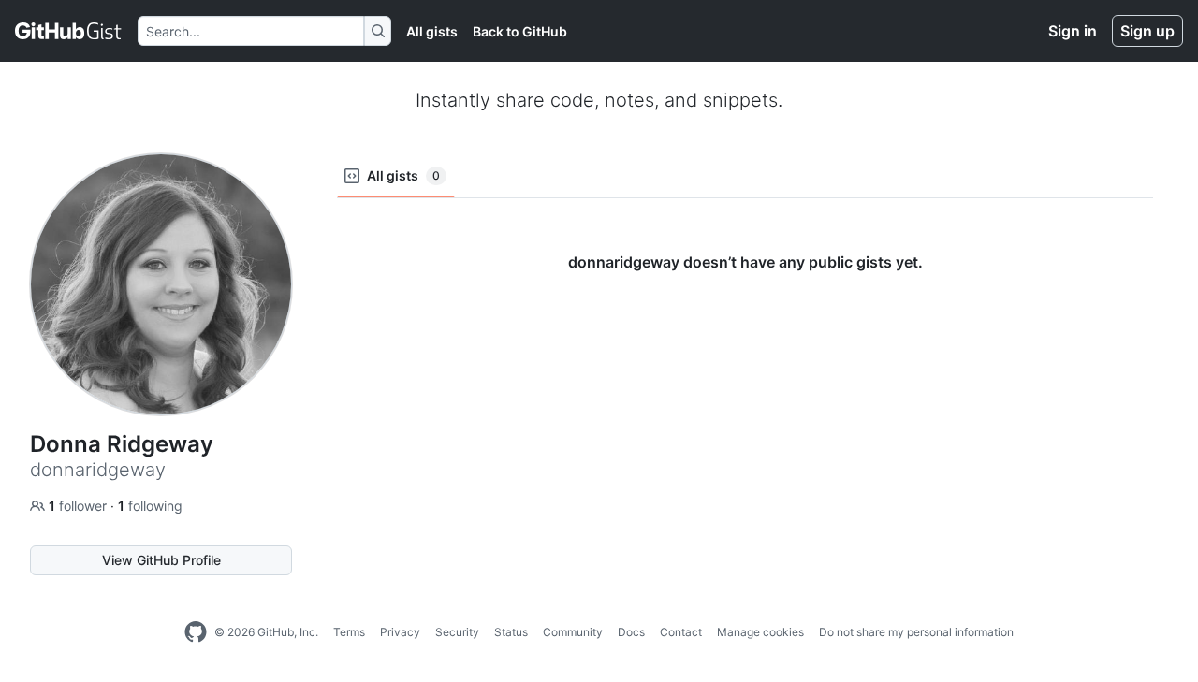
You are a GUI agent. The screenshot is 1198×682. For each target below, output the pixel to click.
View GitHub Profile (161, 560)
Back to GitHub (520, 31)
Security (457, 632)
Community (573, 632)
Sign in (1072, 31)
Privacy (400, 632)
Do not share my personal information (916, 632)
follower (79, 506)
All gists (432, 31)
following (150, 506)
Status (511, 632)
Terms (349, 632)
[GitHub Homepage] (195, 632)
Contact (681, 632)
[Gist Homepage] (69, 31)
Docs (631, 632)
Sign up (1147, 31)
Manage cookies (760, 632)
